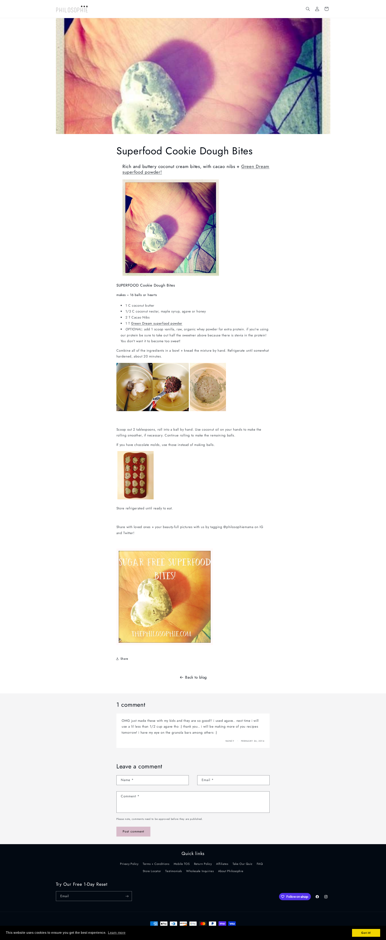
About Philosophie (230, 871)
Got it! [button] (366, 932)
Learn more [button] (116, 932)
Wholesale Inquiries (200, 871)
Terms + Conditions (156, 864)
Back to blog (196, 677)
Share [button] (124, 658)
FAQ (260, 864)
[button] (307, 8)
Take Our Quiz (243, 864)
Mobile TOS (182, 864)
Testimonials (173, 871)
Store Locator (152, 871)
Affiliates (222, 864)
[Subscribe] (126, 896)
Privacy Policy (129, 864)
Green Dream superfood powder (156, 323)
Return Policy (203, 864)
